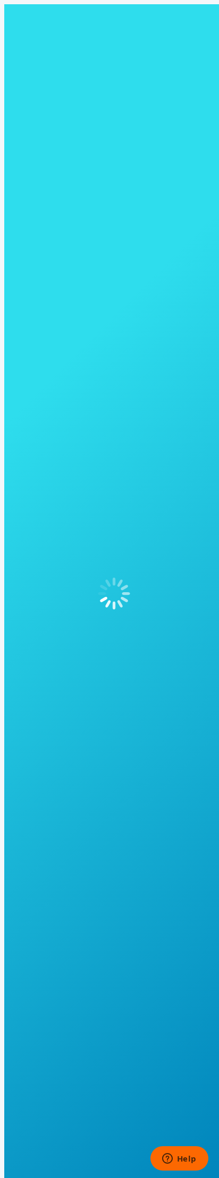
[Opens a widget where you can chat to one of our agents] (179, 1159)
